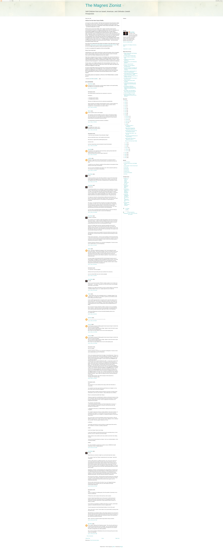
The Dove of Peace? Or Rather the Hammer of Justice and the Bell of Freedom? (130, 68)
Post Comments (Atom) (94, 540)
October (127, 119)
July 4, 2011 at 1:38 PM (92, 275)
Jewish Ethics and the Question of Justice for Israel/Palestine (130, 72)
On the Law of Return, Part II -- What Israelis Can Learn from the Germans (130, 95)
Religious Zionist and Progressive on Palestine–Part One (131, 76)
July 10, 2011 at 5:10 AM (92, 486)
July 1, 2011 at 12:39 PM (92, 145)
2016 (125, 106)
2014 (125, 110)
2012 (125, 113)
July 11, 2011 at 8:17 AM (92, 533)
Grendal (89, 149)
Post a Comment (90, 535)
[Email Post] (100, 78)
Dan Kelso (90, 523)
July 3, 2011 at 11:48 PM (92, 212)
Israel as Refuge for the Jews (129, 92)
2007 (125, 157)
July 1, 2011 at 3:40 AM (92, 88)
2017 (125, 105)
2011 (125, 114)
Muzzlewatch (126, 169)
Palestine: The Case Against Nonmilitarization (129, 66)
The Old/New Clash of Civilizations (129, 126)
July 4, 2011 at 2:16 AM (92, 245)
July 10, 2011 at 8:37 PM (92, 520)
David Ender (90, 83)
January (127, 150)
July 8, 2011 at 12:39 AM (92, 343)
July (126, 124)
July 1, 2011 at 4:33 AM (92, 107)
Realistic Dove (126, 171)
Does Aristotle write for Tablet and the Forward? (126, 204)
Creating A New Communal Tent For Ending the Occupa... (131, 131)
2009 (125, 154)
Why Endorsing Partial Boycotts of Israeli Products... (131, 136)
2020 (125, 102)
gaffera (113, 546)
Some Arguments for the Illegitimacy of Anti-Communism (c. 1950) (130, 74)
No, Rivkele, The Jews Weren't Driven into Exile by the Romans (130, 91)
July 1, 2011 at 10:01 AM (92, 129)
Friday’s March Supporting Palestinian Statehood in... (130, 129)
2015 (125, 108)
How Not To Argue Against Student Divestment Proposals (126, 191)
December (127, 116)
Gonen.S (89, 324)
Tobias (89, 248)
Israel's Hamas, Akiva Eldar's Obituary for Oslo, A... (130, 139)
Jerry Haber (90, 174)
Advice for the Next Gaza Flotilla (131, 140)
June (126, 142)
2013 (125, 111)
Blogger (121, 546)
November (127, 117)
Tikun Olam (126, 167)
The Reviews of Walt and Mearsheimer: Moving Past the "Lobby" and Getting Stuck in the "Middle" (130, 88)
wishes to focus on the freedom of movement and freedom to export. (104, 44)
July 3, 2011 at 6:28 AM (92, 154)
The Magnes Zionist (103, 5)
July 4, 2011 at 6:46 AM (92, 264)
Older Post (117, 538)
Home (103, 538)
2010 (125, 152)
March (126, 147)
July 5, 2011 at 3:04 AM (92, 314)
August (126, 122)
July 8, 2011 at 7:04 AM (92, 378)
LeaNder (89, 158)
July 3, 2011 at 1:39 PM (92, 170)
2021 (125, 100)
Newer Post (88, 538)
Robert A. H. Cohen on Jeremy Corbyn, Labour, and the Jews (126, 181)
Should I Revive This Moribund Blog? (126, 186)
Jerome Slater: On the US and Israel (131, 165)
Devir (89, 125)
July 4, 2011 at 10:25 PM (92, 290)
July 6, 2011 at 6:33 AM (92, 320)
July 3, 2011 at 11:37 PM (92, 181)
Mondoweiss (126, 168)
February (127, 149)
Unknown (90, 317)
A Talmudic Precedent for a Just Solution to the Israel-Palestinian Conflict (130, 83)
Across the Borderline (128, 172)
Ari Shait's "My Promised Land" (130, 55)
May (126, 144)
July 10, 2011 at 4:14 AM (92, 447)
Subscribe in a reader (127, 48)
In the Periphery (127, 161)
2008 (125, 155)
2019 (125, 103)
